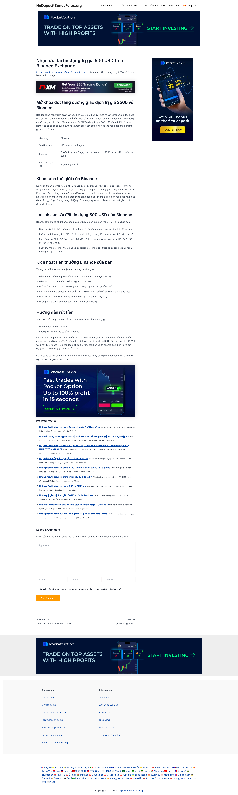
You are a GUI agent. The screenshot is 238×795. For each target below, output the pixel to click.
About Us (104, 697)
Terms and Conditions (110, 735)
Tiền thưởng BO (129, 5)
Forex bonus (107, 5)
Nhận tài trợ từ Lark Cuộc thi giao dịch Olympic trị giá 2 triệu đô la (74, 504)
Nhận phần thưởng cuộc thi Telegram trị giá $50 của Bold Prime (73, 513)
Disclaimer (104, 720)
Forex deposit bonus (52, 720)
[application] (114, 5)
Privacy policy (106, 727)
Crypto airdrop (49, 697)
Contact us (105, 712)
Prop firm (174, 5)
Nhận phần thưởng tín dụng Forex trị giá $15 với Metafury (69, 427)
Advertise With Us (108, 704)
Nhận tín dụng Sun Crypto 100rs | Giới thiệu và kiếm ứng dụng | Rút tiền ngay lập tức (84, 436)
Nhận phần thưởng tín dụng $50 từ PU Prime (63, 486)
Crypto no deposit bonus (55, 712)
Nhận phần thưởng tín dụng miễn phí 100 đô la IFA (65, 476)
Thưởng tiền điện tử (151, 5)
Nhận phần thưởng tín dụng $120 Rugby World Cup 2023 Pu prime (74, 467)
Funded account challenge (55, 742)
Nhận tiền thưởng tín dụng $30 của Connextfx (63, 458)
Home (39, 72)
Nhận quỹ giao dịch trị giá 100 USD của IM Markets (66, 495)
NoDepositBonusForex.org (59, 5)
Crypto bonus (49, 704)
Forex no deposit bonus (54, 727)
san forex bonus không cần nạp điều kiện (66, 72)
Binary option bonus (52, 735)
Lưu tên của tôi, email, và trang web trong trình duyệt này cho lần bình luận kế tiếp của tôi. (81, 589)
